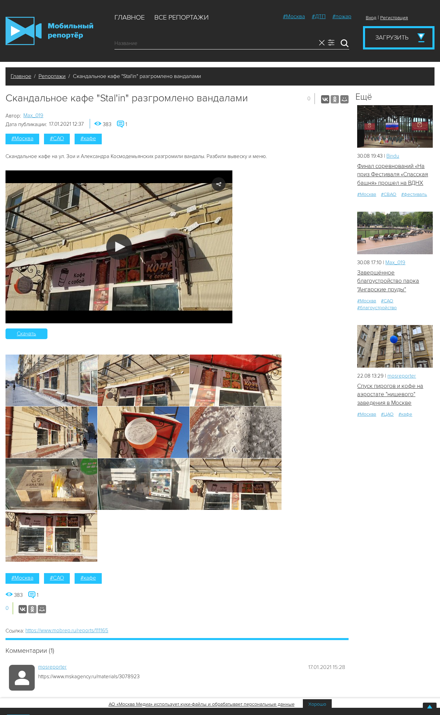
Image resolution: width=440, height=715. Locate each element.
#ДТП (319, 16)
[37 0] (395, 233)
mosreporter (52, 667)
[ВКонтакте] (325, 99)
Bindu (392, 156)
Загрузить (391, 37)
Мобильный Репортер (49, 31)
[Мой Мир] (344, 99)
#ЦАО (387, 414)
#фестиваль (414, 194)
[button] (119, 247)
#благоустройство (377, 308)
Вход (371, 18)
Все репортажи (181, 17)
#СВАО (388, 194)
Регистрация (394, 18)
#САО (57, 138)
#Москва (294, 16)
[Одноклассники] (335, 99)
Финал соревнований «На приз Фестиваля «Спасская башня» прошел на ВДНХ (392, 175)
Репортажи (52, 76)
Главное (129, 17)
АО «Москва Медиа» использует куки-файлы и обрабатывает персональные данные (202, 704)
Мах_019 (33, 115)
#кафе (88, 138)
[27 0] (395, 126)
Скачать (26, 334)
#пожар (341, 16)
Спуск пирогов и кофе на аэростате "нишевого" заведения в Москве (390, 394)
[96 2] (395, 346)
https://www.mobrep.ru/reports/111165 (66, 630)
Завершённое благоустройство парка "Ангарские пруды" (388, 281)
